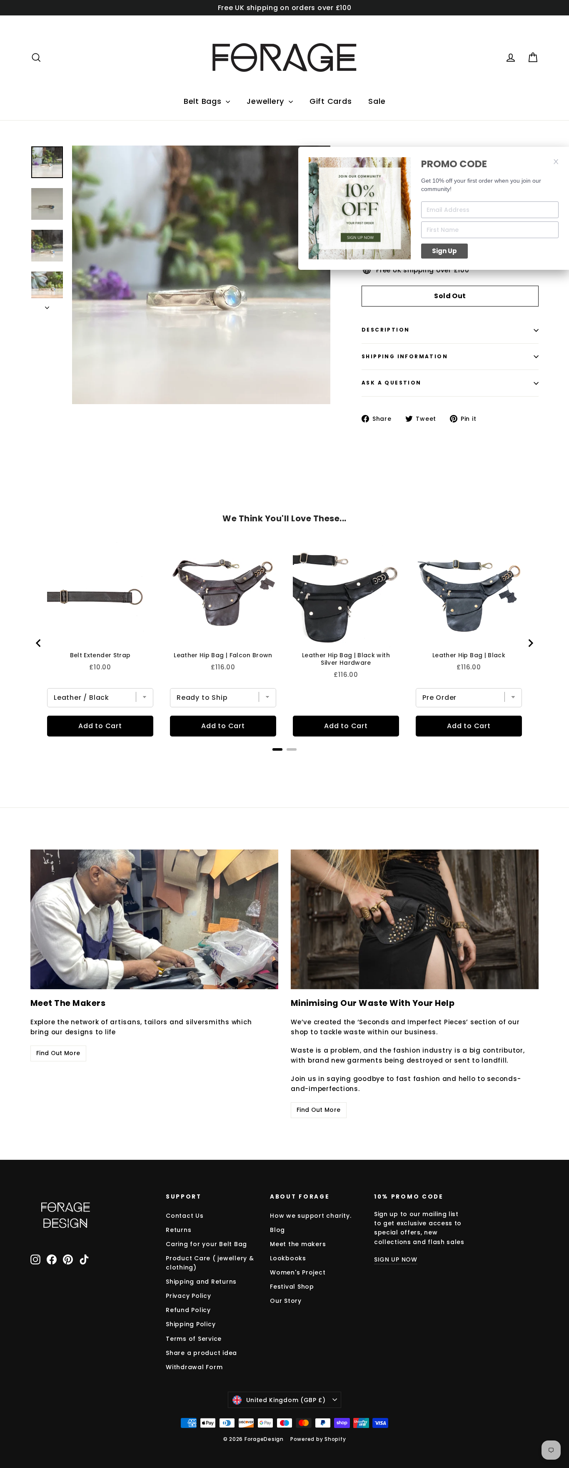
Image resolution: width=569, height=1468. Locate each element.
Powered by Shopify (318, 1439)
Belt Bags (204, 101)
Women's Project (297, 1272)
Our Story (286, 1301)
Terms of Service (194, 1339)
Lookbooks (288, 1258)
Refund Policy (188, 1310)
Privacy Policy (188, 1296)
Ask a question (392, 382)
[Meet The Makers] (154, 919)
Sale (376, 101)
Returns (178, 1230)
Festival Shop (292, 1286)
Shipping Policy (190, 1324)
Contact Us (185, 1216)
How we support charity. (310, 1216)
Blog (277, 1230)
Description (385, 329)
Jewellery (267, 101)
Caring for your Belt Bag (206, 1244)
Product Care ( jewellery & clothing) (210, 1263)
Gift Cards (330, 101)
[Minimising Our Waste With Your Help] (415, 919)
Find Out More (58, 1053)
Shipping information (405, 356)
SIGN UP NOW (395, 1259)
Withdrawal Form (194, 1367)
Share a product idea (201, 1353)
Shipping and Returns (201, 1281)
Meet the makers (298, 1244)
